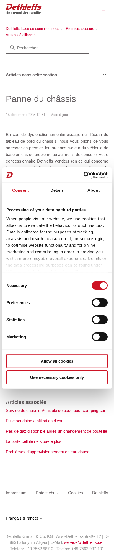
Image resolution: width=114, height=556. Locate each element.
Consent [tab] (20, 190)
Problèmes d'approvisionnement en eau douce (47, 451)
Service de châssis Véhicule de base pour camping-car (55, 410)
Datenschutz (47, 492)
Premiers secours (80, 28)
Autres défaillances (21, 35)
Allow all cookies (57, 361)
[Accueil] (24, 12)
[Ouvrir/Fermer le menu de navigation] (103, 9)
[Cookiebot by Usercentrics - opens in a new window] (83, 175)
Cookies (75, 492)
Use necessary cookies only (57, 377)
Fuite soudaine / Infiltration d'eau (34, 420)
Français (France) (22, 518)
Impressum (16, 492)
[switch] (100, 302)
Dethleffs (100, 492)
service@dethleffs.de (83, 542)
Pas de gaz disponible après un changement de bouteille (56, 431)
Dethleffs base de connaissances (32, 28)
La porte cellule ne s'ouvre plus (33, 441)
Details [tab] (57, 190)
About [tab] (93, 190)
